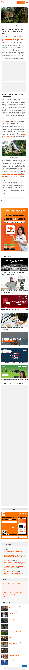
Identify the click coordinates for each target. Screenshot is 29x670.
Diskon (5, 201)
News (21, 588)
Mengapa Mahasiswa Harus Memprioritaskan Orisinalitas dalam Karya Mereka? (14, 556)
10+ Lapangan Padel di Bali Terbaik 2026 (13, 551)
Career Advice (19, 583)
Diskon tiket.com (13, 201)
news (20, 201)
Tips (7, 594)
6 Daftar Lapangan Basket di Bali (15, 648)
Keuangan (11, 588)
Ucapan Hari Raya (14, 594)
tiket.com (16, 202)
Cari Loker (21, 2)
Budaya (12, 583)
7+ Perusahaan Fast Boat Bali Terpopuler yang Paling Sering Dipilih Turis (14, 567)
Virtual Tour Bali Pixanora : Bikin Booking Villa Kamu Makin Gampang (14, 570)
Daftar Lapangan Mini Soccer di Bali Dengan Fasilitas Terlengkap (16, 631)
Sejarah (21, 592)
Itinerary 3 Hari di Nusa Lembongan (12, 573)
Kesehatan (5, 588)
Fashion (18, 585)
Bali (3, 583)
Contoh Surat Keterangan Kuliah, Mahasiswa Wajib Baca (15, 655)
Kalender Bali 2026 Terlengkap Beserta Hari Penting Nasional (17, 607)
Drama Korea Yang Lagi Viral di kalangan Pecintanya (17, 613)
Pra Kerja (21, 590)
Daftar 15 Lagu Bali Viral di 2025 (15, 624)
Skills (4, 594)
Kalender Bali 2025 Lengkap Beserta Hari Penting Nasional (17, 619)
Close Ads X (25, 665)
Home (3, 25)
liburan (12, 181)
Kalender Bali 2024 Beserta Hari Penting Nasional (17, 637)
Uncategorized (6, 596)
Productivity (5, 592)
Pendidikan (5, 590)
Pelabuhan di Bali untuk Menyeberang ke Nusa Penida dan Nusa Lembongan (14, 563)
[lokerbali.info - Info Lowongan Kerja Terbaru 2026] (2, 2)
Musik (17, 588)
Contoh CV (5, 585)
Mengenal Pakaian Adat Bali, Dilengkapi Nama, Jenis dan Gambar (17, 643)
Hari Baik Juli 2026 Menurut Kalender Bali (13, 548)
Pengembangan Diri (13, 590)
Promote (7, 25)
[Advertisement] (14, 668)
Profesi (11, 592)
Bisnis (7, 583)
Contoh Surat (12, 585)
